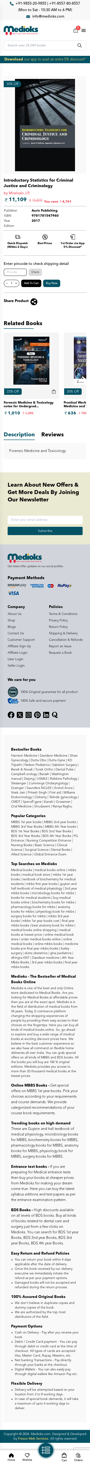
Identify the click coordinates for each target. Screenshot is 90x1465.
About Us (14, 614)
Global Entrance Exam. (50, 854)
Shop (11, 620)
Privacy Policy (58, 620)
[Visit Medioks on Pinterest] (37, 714)
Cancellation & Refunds (66, 639)
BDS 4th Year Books (56, 836)
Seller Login (16, 665)
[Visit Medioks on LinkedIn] (46, 714)
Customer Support (21, 639)
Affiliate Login (17, 652)
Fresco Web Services (33, 1438)
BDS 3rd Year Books (25, 836)
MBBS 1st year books (26, 822)
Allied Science (21, 854)
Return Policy (58, 627)
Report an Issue (60, 646)
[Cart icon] (54, 391)
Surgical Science (36, 849)
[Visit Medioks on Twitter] (19, 714)
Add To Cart (31, 283)
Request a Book (60, 652)
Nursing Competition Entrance (48, 840)
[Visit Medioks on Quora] (54, 714)
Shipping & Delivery (63, 633)
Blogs (12, 627)
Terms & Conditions (63, 614)
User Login (15, 659)
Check (35, 272)
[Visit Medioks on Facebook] (11, 714)
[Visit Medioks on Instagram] (28, 714)
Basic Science (44, 845)
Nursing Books (21, 845)
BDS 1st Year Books (25, 831)
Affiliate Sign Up (19, 646)
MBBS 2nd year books (59, 822)
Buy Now (51, 283)
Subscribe (45, 531)
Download (13, 59)
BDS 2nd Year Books (56, 831)
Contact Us (16, 633)
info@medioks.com (48, 16)
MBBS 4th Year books (60, 826)
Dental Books (60, 849)
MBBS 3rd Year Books (26, 826)
